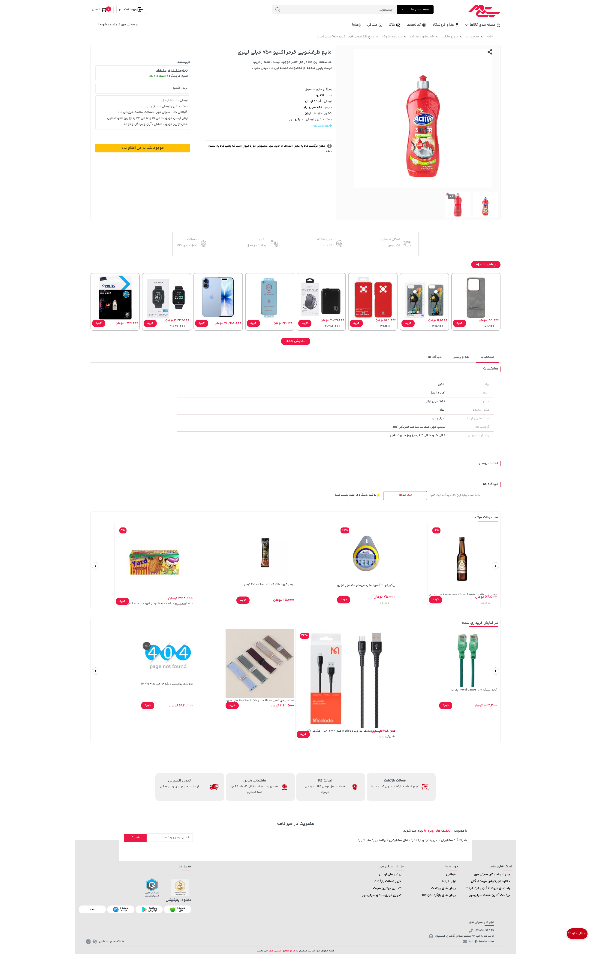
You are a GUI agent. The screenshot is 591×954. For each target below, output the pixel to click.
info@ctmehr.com (481, 941)
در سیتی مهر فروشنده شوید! (118, 24)
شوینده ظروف (392, 36)
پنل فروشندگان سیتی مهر (492, 874)
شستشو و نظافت (422, 36)
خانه (490, 36)
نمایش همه (295, 341)
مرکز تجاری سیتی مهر (281, 950)
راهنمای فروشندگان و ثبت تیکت (488, 888)
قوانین (451, 874)
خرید (459, 323)
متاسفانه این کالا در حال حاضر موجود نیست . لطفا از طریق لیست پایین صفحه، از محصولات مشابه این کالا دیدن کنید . (292, 65)
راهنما (356, 24)
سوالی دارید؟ (577, 933)
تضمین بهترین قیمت (387, 888)
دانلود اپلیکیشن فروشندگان (490, 881)
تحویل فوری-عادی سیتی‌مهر (381, 895)
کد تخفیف (414, 24)
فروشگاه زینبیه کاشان (170, 70)
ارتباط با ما (449, 881)
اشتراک (136, 837)
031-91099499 (484, 930)
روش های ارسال (390, 874)
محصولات (472, 36)
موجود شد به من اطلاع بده (142, 148)
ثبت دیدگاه (405, 495)
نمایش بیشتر (321, 125)
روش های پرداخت (443, 888)
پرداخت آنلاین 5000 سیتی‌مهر (489, 895)
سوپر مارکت (450, 36)
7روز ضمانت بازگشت (387, 881)
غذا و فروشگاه (443, 24)
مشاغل (372, 24)
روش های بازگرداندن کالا (439, 895)
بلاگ (392, 24)
